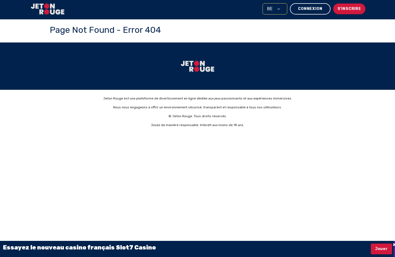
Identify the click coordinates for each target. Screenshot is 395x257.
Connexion (310, 8)
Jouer (381, 249)
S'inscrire (349, 8)
